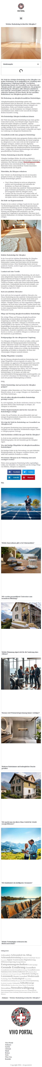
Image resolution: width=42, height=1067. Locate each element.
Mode (7, 1051)
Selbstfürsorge (27, 983)
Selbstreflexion (5, 985)
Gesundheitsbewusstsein (8, 970)
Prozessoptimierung (32, 980)
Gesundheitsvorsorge (21, 970)
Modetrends (33, 976)
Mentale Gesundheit (20, 976)
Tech (6, 1055)
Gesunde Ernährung (13, 967)
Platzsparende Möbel (21, 980)
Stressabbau (6, 988)
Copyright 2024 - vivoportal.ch (21, 1065)
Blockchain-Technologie (28, 957)
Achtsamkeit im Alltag (21, 955)
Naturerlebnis (28, 978)
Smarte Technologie (28, 985)
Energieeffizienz (21, 962)
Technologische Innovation (20, 990)
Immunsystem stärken (9, 972)
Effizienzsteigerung (8, 962)
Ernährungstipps (33, 964)
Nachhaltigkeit (18, 978)
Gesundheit (31, 967)
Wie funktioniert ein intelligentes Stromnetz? (17, 883)
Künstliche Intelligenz (30, 974)
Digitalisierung (30, 960)
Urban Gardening (13, 992)
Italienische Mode (32, 971)
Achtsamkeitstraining (11, 957)
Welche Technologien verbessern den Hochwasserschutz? (14, 942)
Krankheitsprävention (6, 974)
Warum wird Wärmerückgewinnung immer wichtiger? (21, 713)
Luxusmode (7, 976)
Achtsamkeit (5, 955)
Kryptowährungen (17, 974)
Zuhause (5, 998)
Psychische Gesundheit (6, 983)
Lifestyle (8, 1049)
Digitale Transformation (15, 960)
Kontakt (8, 1059)
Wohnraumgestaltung (25, 992)
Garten (7, 1047)
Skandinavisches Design (16, 985)
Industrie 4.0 (23, 972)
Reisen (7, 1053)
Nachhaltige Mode (6, 979)
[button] (21, 18)
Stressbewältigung (22, 987)
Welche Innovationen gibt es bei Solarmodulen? (18, 543)
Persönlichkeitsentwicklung (8, 980)
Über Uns (8, 1057)
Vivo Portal (9, 1043)
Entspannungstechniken (14, 964)
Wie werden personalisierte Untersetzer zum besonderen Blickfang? (17, 597)
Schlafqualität (16, 983)
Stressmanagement (7, 990)
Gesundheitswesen (34, 970)
